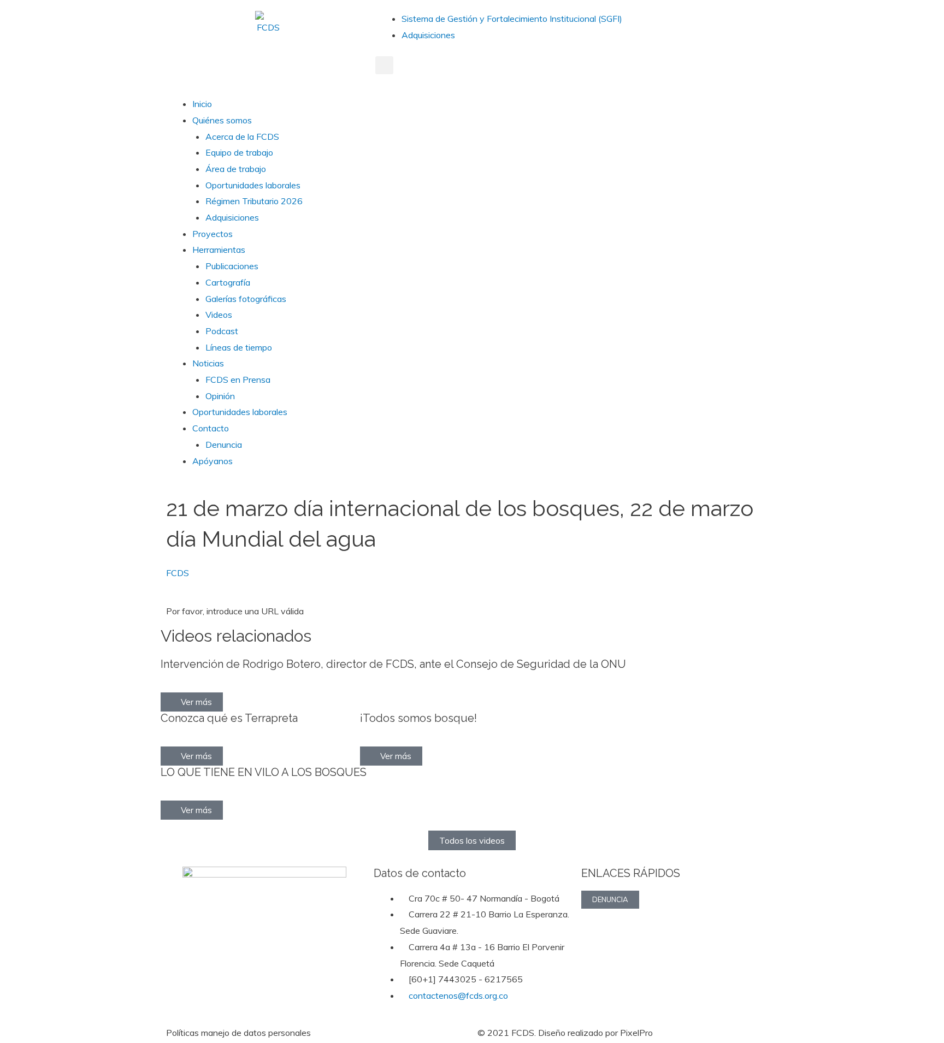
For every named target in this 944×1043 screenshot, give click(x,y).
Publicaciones (231, 265)
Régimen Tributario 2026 (254, 200)
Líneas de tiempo (238, 347)
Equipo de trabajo (239, 152)
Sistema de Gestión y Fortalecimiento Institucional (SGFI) (512, 18)
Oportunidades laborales (252, 185)
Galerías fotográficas (245, 298)
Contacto (210, 428)
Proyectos (212, 233)
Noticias (208, 363)
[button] (384, 65)
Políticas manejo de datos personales (238, 1032)
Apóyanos (212, 460)
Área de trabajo (235, 168)
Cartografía (227, 282)
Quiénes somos (222, 120)
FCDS (177, 572)
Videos (218, 314)
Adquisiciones (428, 34)
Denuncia (223, 444)
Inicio (202, 103)
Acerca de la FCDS (242, 136)
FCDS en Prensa (237, 379)
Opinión (220, 395)
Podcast (221, 330)
